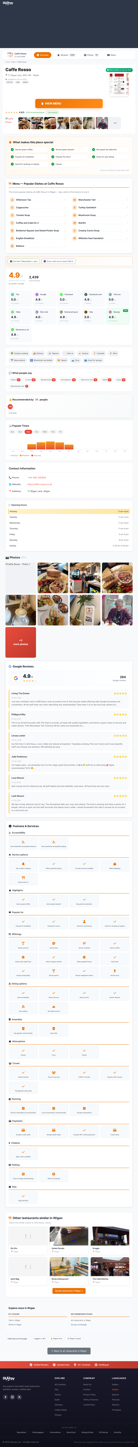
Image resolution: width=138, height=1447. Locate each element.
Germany (59, 1405)
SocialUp (117, 1432)
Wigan (13, 62)
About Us (87, 1384)
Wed (44, 432)
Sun (20, 432)
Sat (12, 432)
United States (61, 1410)
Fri (60, 432)
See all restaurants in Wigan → (69, 1291)
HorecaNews (55, 1432)
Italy (56, 1389)
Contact (86, 1389)
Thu (52, 432)
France (58, 1394)
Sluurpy (58, 1415)
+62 (115, 123)
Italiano (115, 1384)
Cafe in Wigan (14, 1320)
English (115, 1389)
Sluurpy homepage (79, 1325)
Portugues (116, 1410)
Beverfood (71, 1432)
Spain (57, 1399)
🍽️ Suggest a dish (38, 1339)
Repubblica (21, 1432)
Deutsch (115, 1405)
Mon (28, 432)
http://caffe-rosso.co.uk (40, 484)
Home (7, 62)
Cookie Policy (89, 1405)
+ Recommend (52, 112)
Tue (36, 432)
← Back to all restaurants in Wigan (69, 1351)
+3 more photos (20, 642)
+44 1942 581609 (37, 477)
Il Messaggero (38, 1432)
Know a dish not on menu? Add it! (60, 261)
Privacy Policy (89, 1394)
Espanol (115, 1394)
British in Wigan (15, 1325)
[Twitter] (19, 1397)
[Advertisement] (69, 26)
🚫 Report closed (74, 1339)
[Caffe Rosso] (11, 123)
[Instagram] (12, 1397)
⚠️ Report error (56, 1339)
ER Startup (103, 1432)
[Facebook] (5, 1397)
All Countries (60, 1384)
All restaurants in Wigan (81, 1320)
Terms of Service (90, 1399)
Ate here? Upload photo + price (25, 261)
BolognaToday (87, 1432)
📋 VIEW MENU (51, 103)
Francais (115, 1399)
